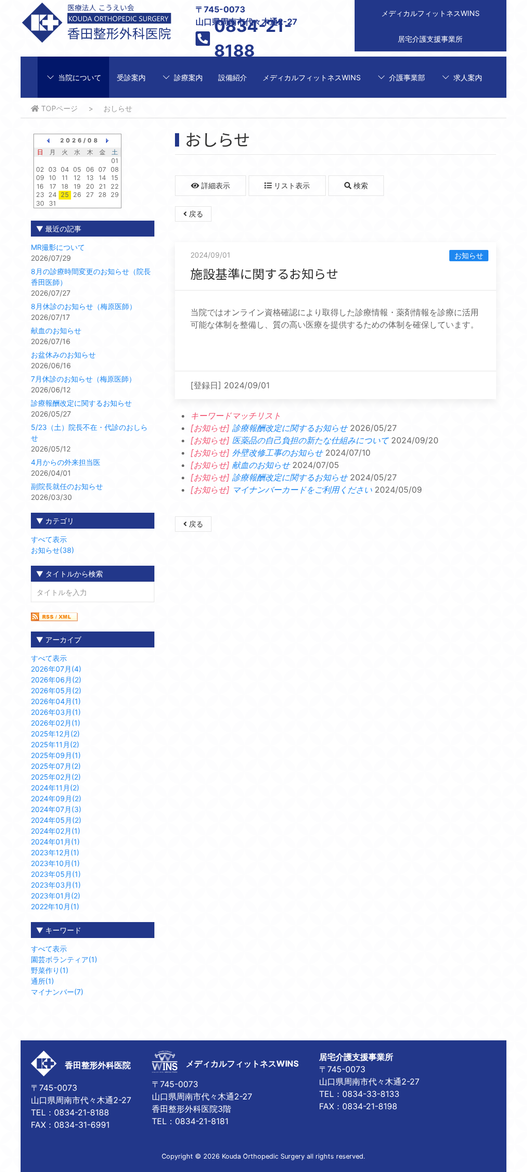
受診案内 (131, 77)
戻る (195, 213)
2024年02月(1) (55, 830)
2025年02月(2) (56, 776)
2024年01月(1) (55, 841)
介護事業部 (407, 77)
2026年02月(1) (55, 722)
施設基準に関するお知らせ (264, 273)
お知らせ (468, 255)
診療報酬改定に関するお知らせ (81, 403)
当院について (79, 77)
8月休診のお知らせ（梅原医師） (83, 306)
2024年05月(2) (56, 820)
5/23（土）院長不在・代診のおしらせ (89, 432)
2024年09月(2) (56, 798)
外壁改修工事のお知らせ (277, 452)
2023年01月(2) (55, 895)
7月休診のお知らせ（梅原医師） (83, 378)
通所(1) (42, 981)
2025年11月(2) (55, 744)
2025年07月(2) (56, 766)
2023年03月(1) (56, 884)
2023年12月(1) (55, 852)
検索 (360, 185)
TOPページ (58, 108)
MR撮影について (58, 247)
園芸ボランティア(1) (64, 959)
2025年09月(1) (56, 755)
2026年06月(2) (56, 679)
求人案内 (467, 77)
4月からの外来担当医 (65, 462)
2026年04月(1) (56, 701)
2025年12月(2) (55, 733)
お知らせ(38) (52, 550)
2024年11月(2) (55, 787)
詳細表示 (214, 185)
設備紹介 (232, 77)
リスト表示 (291, 185)
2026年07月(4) (56, 668)
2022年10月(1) (55, 906)
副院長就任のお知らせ (67, 486)
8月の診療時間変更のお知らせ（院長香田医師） (91, 276)
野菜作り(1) (49, 970)
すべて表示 (49, 539)
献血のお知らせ (56, 330)
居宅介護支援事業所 (430, 38)
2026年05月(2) (56, 690)
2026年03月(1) (56, 712)
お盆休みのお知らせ (63, 354)
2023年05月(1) (56, 874)
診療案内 (188, 77)
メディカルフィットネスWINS (430, 13)
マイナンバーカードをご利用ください (302, 489)
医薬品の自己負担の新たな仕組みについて (310, 440)
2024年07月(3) (56, 809)
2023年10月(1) (55, 863)
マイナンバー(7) (57, 991)
